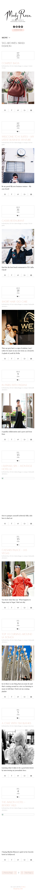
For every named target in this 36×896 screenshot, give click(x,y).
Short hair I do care (14, 301)
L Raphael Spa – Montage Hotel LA (17, 467)
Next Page (28, 873)
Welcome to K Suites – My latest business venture (18, 138)
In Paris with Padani (14, 385)
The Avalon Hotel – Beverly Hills (13, 803)
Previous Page (8, 873)
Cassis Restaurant (13, 220)
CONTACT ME (18, 30)
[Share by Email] (31, 110)
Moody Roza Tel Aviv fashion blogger (12, 66)
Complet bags (10, 63)
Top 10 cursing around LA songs (17, 635)
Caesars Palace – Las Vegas (14, 551)
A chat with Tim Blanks (16, 723)
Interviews (31, 726)
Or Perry (23, 887)
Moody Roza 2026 (18, 889)
